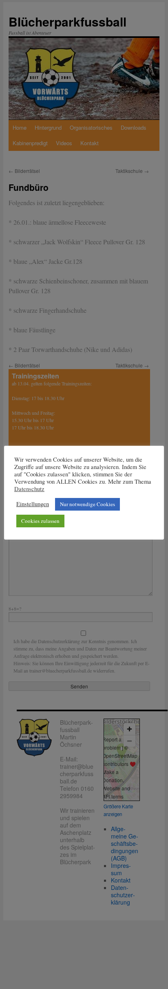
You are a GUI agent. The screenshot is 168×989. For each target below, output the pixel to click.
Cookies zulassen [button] (40, 520)
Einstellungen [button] (32, 504)
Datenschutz (29, 489)
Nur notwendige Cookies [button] (87, 504)
